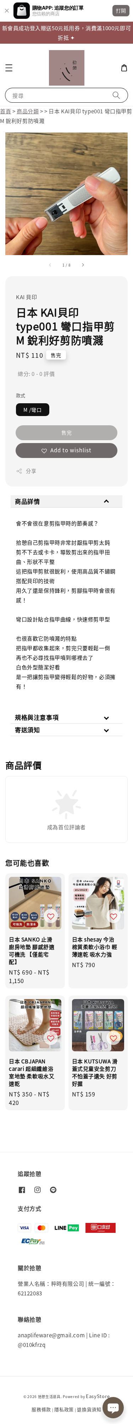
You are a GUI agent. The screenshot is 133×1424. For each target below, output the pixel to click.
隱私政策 (64, 1409)
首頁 (5, 111)
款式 (21, 395)
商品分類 (28, 111)
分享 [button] (31, 470)
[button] (9, 68)
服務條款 (41, 1409)
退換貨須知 (89, 1409)
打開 (121, 10)
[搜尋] (116, 95)
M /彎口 (32, 409)
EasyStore (98, 1396)
